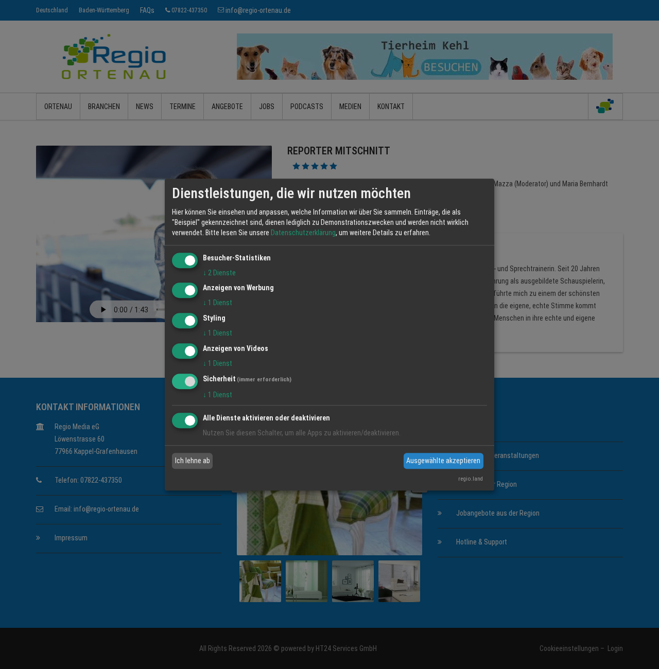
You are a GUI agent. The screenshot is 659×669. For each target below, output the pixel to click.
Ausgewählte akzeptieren (443, 460)
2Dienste (219, 273)
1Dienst (217, 303)
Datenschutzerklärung (303, 232)
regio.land (470, 479)
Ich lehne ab (192, 460)
